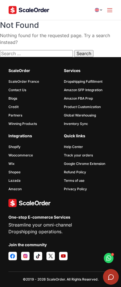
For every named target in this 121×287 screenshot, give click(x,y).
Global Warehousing (80, 115)
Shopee (14, 172)
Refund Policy (75, 172)
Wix (11, 164)
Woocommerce (20, 155)
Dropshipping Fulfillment (83, 81)
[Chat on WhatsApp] (109, 258)
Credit (13, 107)
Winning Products (22, 124)
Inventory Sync (76, 124)
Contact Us (17, 90)
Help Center (73, 147)
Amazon (15, 189)
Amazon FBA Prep (78, 98)
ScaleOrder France (23, 81)
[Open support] (111, 277)
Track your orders (78, 155)
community (36, 244)
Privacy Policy (75, 189)
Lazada (14, 180)
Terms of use (74, 180)
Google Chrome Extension (84, 164)
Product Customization (82, 107)
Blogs (12, 98)
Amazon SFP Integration (83, 90)
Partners (15, 115)
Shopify (14, 147)
